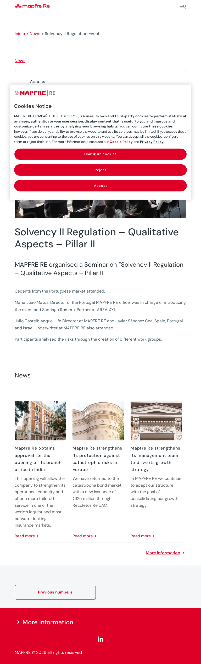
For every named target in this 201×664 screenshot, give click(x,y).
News (35, 33)
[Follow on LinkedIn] (100, 640)
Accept (100, 185)
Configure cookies (100, 154)
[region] (100, 142)
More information (163, 553)
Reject (100, 169)
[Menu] (183, 6)
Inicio (20, 33)
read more (25, 536)
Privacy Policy (152, 141)
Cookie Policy (121, 141)
